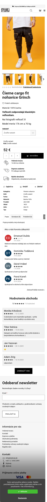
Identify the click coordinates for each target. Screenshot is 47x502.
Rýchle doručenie (17, 177)
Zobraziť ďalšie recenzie (35, 290)
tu (33, 486)
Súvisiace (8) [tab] (16, 217)
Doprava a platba (8, 436)
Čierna (26, 197)
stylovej (8, 466)
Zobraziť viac (23, 371)
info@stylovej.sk (11, 458)
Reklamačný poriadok (10, 441)
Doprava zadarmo (17, 169)
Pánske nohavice (29, 191)
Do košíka (34, 156)
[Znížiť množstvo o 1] (6, 155)
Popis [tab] (7, 217)
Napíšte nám (6, 447)
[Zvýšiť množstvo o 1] (17, 155)
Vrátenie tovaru (17, 161)
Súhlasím (23, 491)
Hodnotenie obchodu (23, 298)
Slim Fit (26, 207)
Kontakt (5, 433)
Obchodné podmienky (10, 439)
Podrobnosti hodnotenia (32, 87)
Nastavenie (22, 498)
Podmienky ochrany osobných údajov (15, 444)
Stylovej (8, 463)
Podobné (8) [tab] (27, 217)
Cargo (25, 210)
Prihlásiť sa (10, 414)
